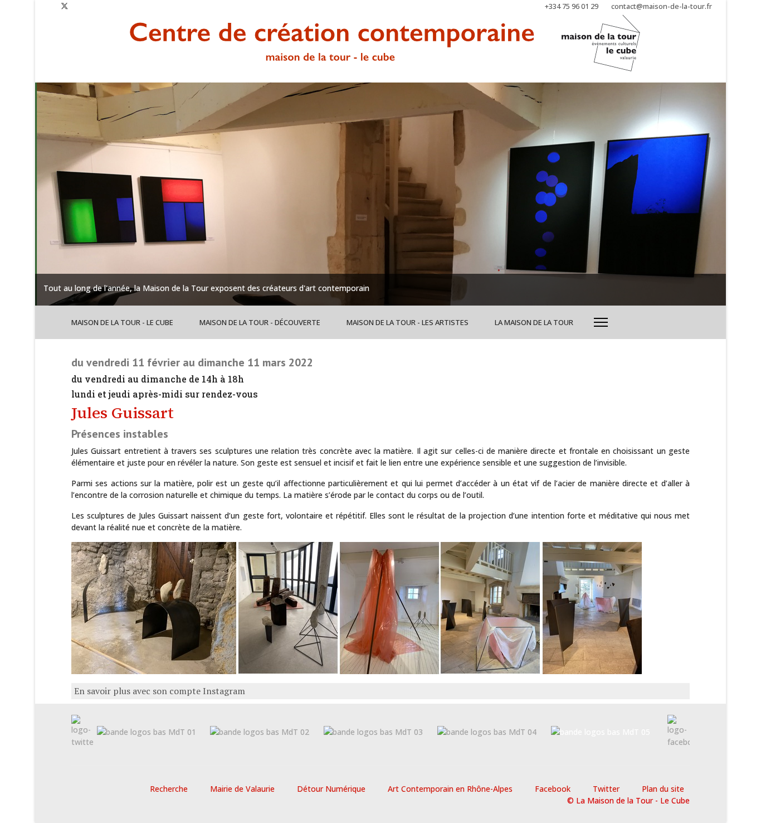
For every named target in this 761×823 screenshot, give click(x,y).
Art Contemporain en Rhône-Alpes (450, 788)
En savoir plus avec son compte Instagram (159, 691)
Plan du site (663, 788)
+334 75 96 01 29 (571, 6)
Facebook (552, 788)
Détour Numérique (331, 788)
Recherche (169, 788)
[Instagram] (83, 6)
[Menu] (601, 322)
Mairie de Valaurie (242, 788)
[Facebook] (46, 6)
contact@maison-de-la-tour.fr (661, 6)
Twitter (606, 788)
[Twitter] (65, 6)
